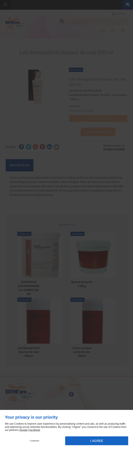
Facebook (34, 430)
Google (23, 430)
